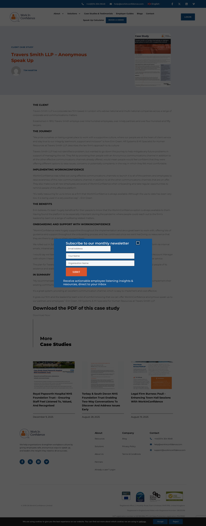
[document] (103, 263)
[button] (137, 243)
